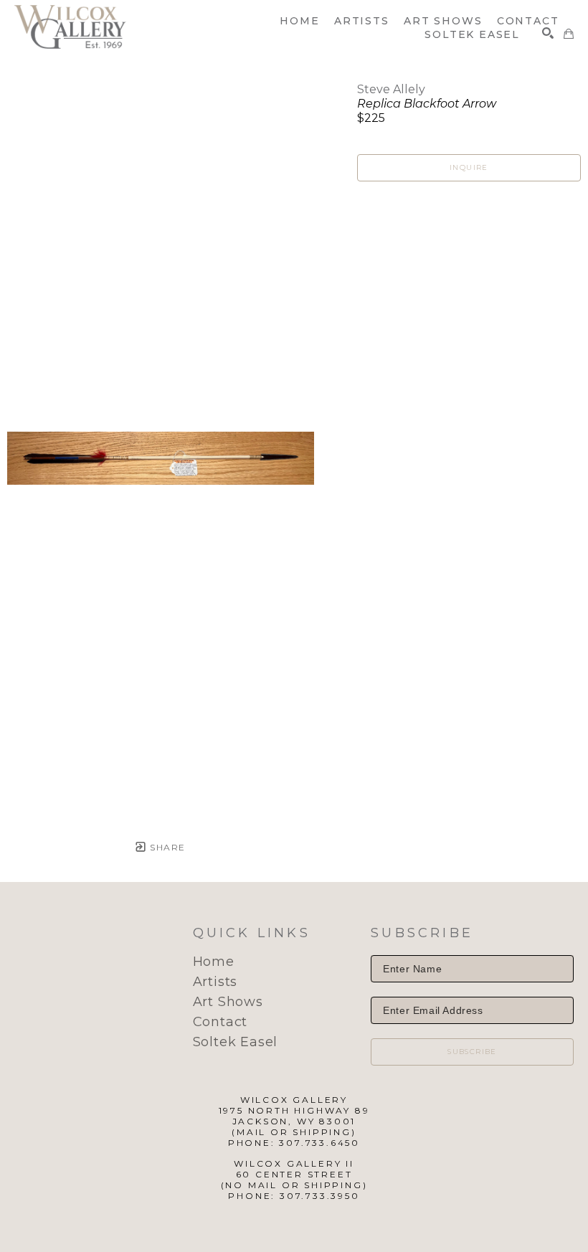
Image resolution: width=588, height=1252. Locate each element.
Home (213, 961)
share (166, 847)
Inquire (469, 167)
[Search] (548, 33)
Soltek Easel (235, 1041)
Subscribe (472, 1051)
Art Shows (228, 1001)
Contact (220, 1021)
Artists (215, 981)
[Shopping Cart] (569, 33)
